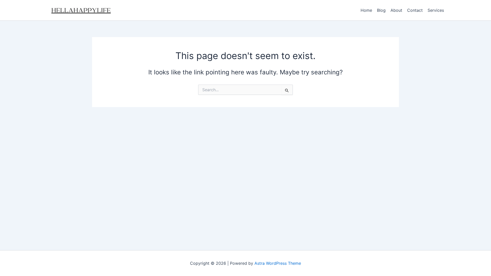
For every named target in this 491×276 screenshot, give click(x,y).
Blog (381, 10)
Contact (415, 10)
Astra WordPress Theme (277, 263)
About (396, 10)
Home (366, 10)
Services (436, 10)
